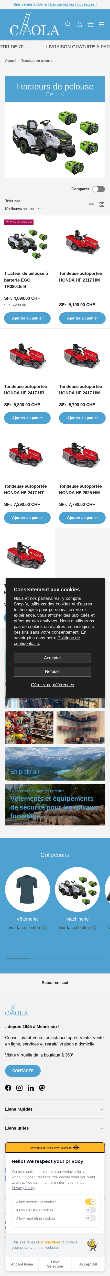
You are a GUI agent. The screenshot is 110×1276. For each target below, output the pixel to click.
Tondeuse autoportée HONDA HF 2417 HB (25, 390)
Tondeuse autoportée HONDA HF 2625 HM (80, 489)
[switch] (90, 1202)
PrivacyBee (50, 1242)
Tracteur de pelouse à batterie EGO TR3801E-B (26, 280)
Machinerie (77, 919)
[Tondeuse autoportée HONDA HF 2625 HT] (27, 555)
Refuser (52, 671)
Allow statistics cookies (34, 1210)
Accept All (88, 1264)
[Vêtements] (27, 889)
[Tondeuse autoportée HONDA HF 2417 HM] (82, 356)
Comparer (80, 189)
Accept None (22, 1264)
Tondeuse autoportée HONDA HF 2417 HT (25, 489)
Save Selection (55, 1264)
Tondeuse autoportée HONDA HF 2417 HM (80, 390)
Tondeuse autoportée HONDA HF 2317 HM (80, 277)
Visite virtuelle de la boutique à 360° (39, 1055)
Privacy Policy (23, 1187)
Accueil (10, 61)
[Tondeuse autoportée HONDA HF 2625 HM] (82, 455)
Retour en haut (55, 982)
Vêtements (28, 919)
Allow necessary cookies (36, 1202)
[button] (90, 24)
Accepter (52, 657)
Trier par (12, 201)
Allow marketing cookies (36, 1218)
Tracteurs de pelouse (36, 61)
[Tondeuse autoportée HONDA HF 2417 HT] (27, 455)
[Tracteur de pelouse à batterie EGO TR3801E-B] (27, 243)
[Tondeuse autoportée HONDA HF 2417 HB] (27, 356)
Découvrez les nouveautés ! (73, 4)
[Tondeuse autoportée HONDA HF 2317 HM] (82, 243)
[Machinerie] (77, 889)
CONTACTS (23, 1071)
